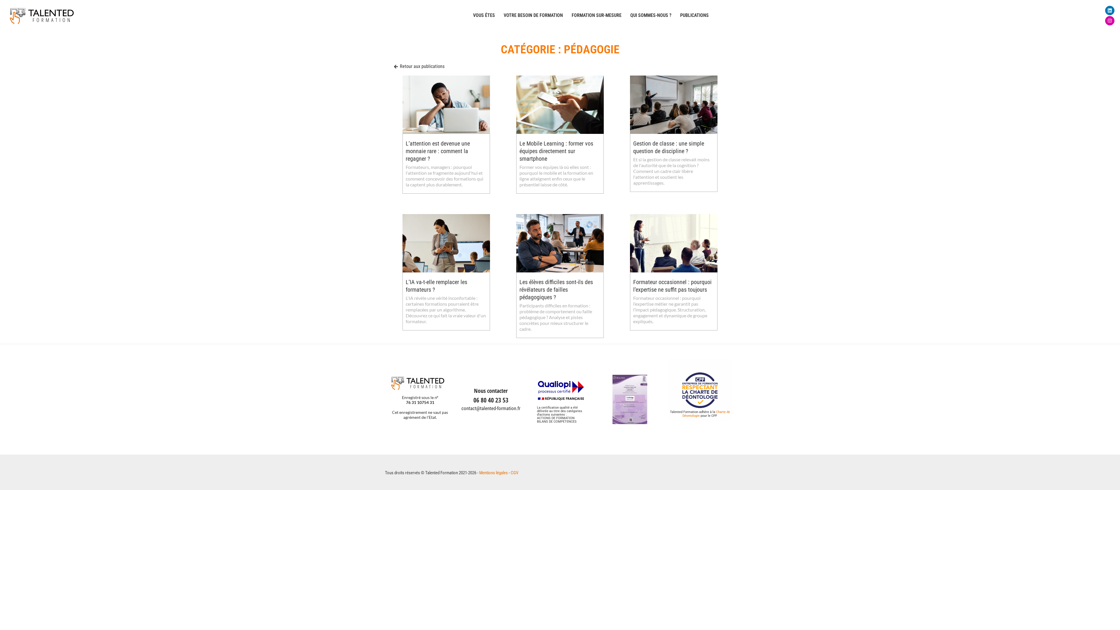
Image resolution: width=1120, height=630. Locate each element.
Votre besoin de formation (533, 15)
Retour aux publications (422, 66)
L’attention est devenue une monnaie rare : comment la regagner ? (438, 151)
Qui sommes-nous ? (650, 15)
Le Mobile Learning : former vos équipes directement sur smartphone (556, 151)
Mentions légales (493, 472)
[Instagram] (1109, 20)
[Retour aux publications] (396, 66)
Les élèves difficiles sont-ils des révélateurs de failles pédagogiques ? (556, 290)
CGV (514, 472)
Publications (694, 15)
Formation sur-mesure (597, 15)
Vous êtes (484, 15)
